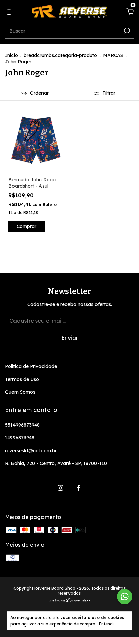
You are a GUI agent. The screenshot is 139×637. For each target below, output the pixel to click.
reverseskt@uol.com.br (31, 451)
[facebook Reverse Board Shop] (78, 488)
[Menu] (10, 12)
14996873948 (19, 438)
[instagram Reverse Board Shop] (60, 488)
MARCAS (113, 55)
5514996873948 (22, 425)
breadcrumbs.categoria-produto (60, 55)
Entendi (106, 624)
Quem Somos (20, 392)
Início (11, 55)
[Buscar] (126, 30)
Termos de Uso (22, 379)
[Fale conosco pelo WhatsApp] (124, 596)
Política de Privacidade (31, 366)
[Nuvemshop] (70, 600)
